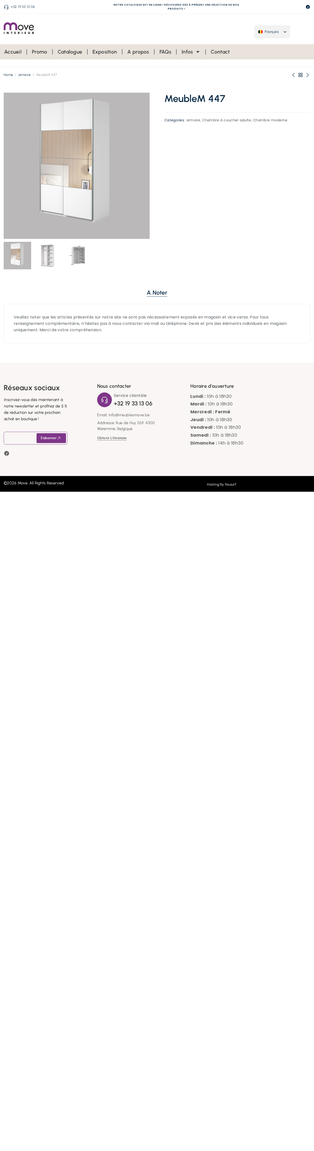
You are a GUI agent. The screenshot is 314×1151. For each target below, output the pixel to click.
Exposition (104, 52)
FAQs (165, 52)
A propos (138, 52)
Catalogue (70, 52)
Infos (187, 52)
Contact (220, 52)
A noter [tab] (157, 292)
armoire (24, 75)
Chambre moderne (270, 120)
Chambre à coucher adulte (226, 120)
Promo (39, 52)
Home (8, 75)
